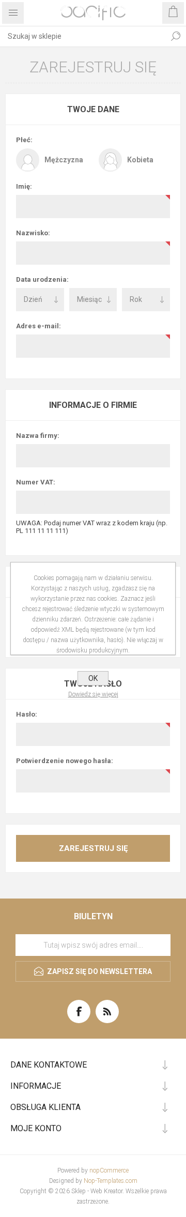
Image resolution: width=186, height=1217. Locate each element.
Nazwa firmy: (37, 435)
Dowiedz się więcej (93, 694)
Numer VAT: (35, 482)
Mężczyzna (63, 160)
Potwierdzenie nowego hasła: (64, 761)
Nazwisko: (33, 233)
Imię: (24, 186)
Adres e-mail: (38, 326)
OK (93, 678)
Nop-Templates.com (110, 1180)
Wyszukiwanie (175, 36)
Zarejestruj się (93, 848)
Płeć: (24, 140)
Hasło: (26, 714)
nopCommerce (109, 1170)
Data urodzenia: (42, 279)
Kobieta (140, 160)
